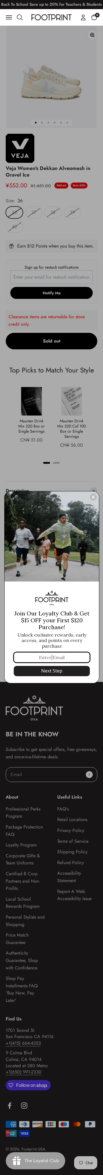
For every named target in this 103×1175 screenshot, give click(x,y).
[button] (94, 17)
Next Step (51, 671)
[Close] (93, 497)
